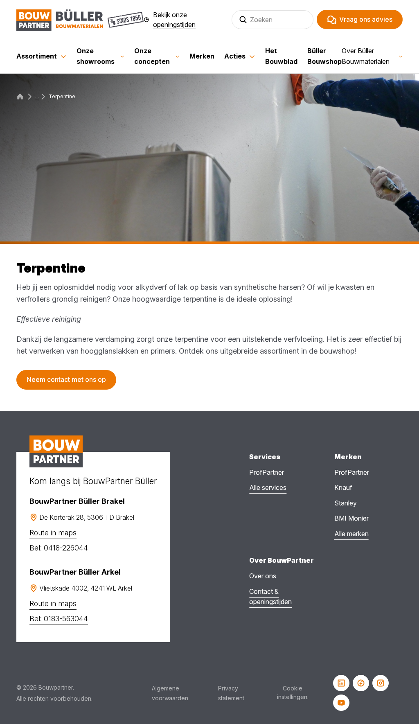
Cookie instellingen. (293, 692)
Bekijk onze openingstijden (174, 20)
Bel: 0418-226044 (58, 548)
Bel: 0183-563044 (58, 618)
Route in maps (53, 532)
